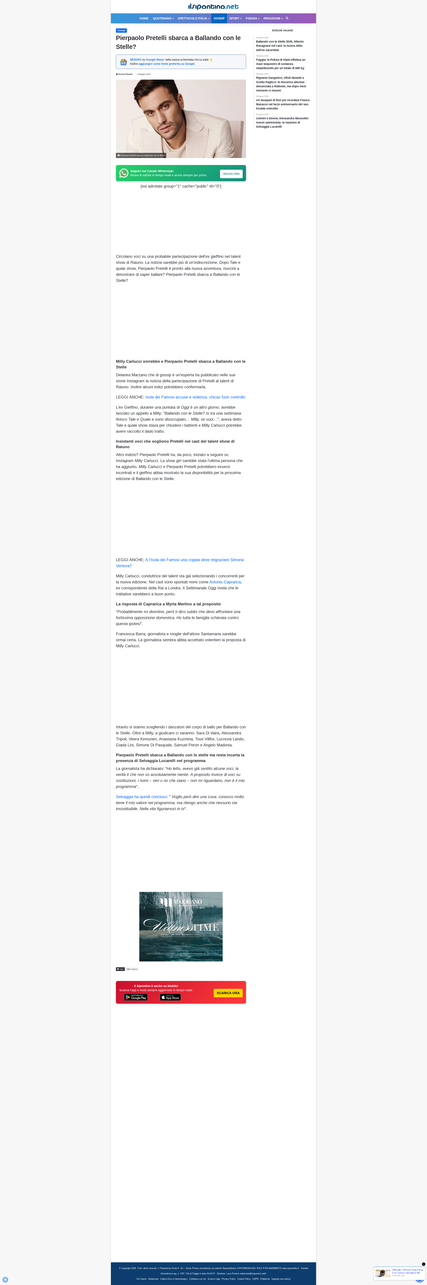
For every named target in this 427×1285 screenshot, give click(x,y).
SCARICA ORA (228, 993)
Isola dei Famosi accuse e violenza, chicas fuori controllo (194, 397)
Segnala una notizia (280, 1279)
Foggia (251, 18)
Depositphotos (230, 1268)
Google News (155, 59)
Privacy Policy (229, 1279)
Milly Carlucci (132, 969)
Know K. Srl (177, 1268)
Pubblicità (265, 1279)
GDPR (255, 1279)
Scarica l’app (213, 1279)
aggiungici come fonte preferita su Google (167, 63)
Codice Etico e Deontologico (173, 1279)
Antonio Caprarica (225, 582)
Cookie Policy (244, 1279)
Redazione (272, 18)
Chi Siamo (142, 1279)
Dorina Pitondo (125, 74)
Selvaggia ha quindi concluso (141, 796)
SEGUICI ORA (231, 173)
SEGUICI (135, 59)
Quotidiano (162, 18)
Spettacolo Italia (192, 18)
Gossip (219, 18)
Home (144, 18)
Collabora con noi (197, 1279)
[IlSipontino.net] (213, 7)
